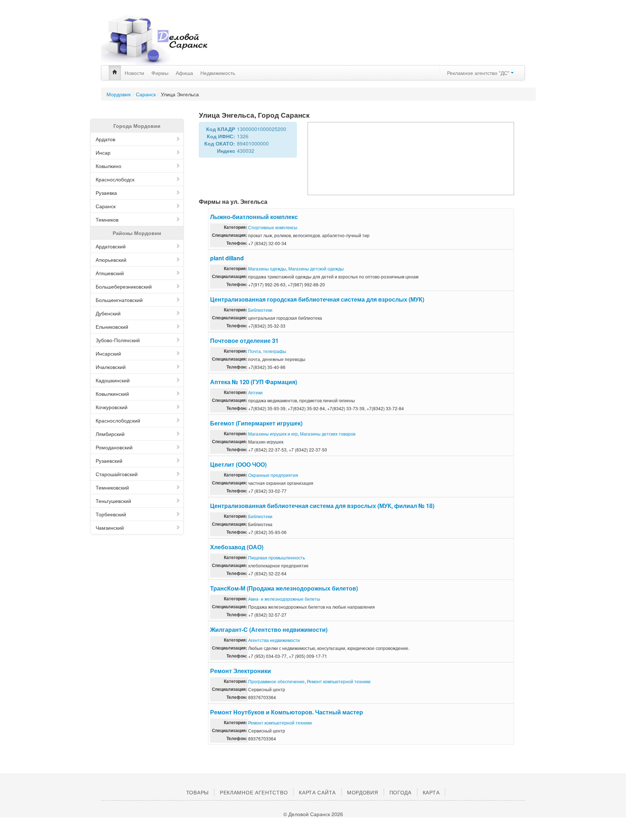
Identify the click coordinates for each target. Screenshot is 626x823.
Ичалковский (111, 366)
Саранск (146, 94)
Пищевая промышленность (276, 557)
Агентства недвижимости (274, 640)
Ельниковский (112, 326)
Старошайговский (117, 474)
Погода (400, 792)
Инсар (103, 152)
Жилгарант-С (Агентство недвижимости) (268, 629)
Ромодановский (114, 447)
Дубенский (108, 313)
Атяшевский (110, 273)
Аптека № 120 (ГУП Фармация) (253, 382)
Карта (431, 792)
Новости (134, 72)
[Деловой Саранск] (168, 39)
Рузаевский (109, 460)
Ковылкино (108, 165)
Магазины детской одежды (316, 268)
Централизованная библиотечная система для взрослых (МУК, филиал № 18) (322, 505)
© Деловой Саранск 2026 (313, 814)
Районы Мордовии (137, 232)
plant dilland (227, 258)
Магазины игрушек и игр (273, 434)
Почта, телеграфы (267, 351)
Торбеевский (111, 514)
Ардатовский (111, 246)
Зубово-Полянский (118, 340)
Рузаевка (106, 192)
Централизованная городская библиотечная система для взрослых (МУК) (317, 299)
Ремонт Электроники (240, 671)
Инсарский (108, 353)
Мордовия (119, 94)
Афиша (184, 72)
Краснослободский (118, 420)
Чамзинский (110, 527)
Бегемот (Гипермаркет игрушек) (256, 423)
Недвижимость (217, 72)
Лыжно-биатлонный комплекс (254, 217)
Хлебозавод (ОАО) (236, 547)
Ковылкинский (112, 393)
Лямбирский (110, 433)
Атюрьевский (111, 259)
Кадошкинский (113, 380)
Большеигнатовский (119, 299)
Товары (197, 792)
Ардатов (105, 139)
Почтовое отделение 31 (244, 340)
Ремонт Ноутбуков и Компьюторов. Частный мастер (286, 712)
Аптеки (255, 392)
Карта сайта (317, 792)
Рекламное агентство (254, 792)
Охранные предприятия (273, 475)
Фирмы (159, 72)
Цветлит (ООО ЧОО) (238, 464)
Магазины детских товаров (327, 434)
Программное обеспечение (276, 681)
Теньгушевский (113, 500)
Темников (107, 219)
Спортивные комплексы (272, 227)
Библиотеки (260, 310)
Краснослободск (115, 179)
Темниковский (112, 487)
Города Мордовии (136, 125)
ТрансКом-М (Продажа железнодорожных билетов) (284, 588)
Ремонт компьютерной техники (339, 681)
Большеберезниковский (124, 286)
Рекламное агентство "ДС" (479, 72)
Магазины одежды (267, 268)
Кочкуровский (112, 407)
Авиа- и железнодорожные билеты (284, 599)
